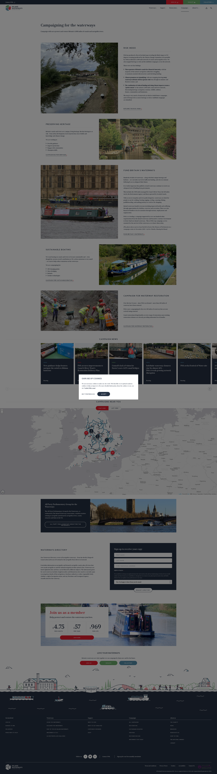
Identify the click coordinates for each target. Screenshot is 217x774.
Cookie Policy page (89, 388)
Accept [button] (103, 394)
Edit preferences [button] (88, 394)
